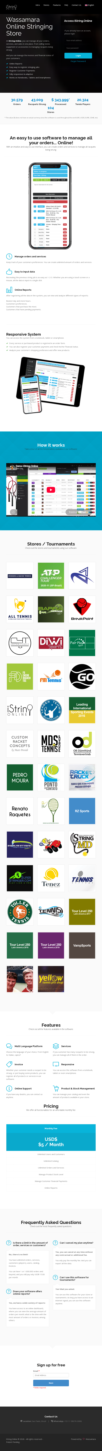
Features (57, 5)
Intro (38, 5)
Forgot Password (78, 61)
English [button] (90, 5)
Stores (46, 5)
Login (78, 55)
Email (36, 1371)
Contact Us (76, 5)
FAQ (66, 5)
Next (51, 1383)
